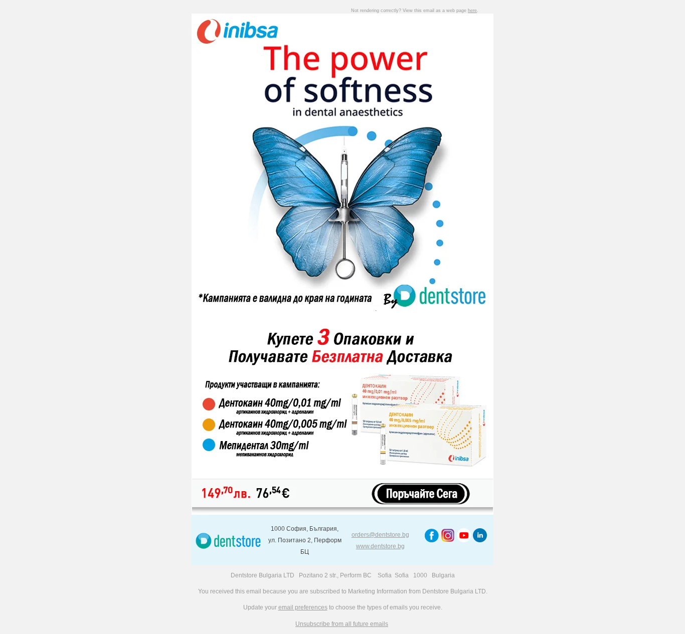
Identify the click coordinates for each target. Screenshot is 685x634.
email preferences (302, 607)
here (472, 10)
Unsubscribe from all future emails (341, 623)
